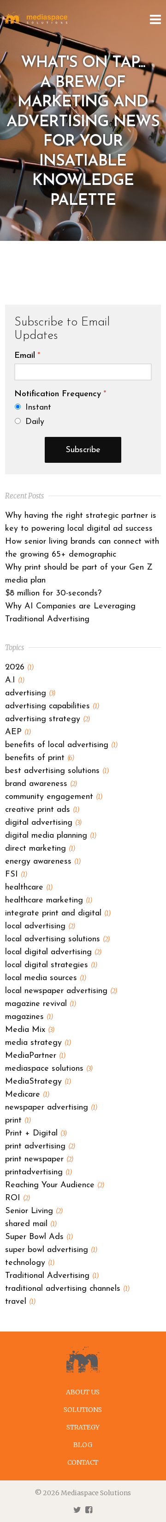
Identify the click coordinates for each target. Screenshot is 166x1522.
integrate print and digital (58, 913)
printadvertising (38, 1172)
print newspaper (39, 1159)
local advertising (40, 926)
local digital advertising (53, 952)
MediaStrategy (38, 1082)
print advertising (40, 1146)
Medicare (27, 1095)
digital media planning (50, 836)
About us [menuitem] (83, 1392)
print (18, 1121)
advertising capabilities (52, 706)
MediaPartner (35, 1056)
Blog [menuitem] (82, 1445)
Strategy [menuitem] (83, 1427)
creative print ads (42, 810)
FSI (16, 875)
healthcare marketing (48, 900)
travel (20, 1302)
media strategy (38, 1043)
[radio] (83, 407)
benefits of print (39, 758)
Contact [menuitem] (82, 1462)
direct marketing (40, 849)
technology (29, 1263)
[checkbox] (83, 414)
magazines (29, 1017)
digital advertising (43, 823)
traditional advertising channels (67, 1289)
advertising (30, 693)
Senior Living (34, 1211)
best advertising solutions (57, 771)
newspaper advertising (51, 1108)
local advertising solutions (57, 939)
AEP (18, 732)
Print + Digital (36, 1133)
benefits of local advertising (61, 745)
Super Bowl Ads (39, 1237)
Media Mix (29, 1030)
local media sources (45, 978)
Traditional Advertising (52, 1276)
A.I (14, 680)
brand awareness (41, 784)
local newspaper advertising (61, 991)
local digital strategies (51, 965)
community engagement (53, 797)
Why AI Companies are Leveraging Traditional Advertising (70, 613)
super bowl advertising (51, 1250)
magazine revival (40, 1004)
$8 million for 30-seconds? (53, 593)
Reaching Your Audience (54, 1185)
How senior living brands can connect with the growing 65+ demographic (82, 548)
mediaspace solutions (49, 1069)
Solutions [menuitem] (83, 1409)
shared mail (31, 1224)
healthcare (29, 888)
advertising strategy (47, 719)
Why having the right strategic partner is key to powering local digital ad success (80, 522)
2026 (19, 667)
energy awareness (43, 862)
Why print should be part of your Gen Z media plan (79, 574)
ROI (17, 1198)
